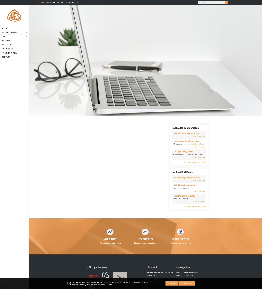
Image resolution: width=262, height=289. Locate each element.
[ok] (226, 2)
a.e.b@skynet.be (156, 276)
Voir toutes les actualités (195, 162)
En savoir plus (187, 283)
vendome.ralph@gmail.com (194, 144)
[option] (123, 2)
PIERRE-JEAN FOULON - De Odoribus (65, 2)
